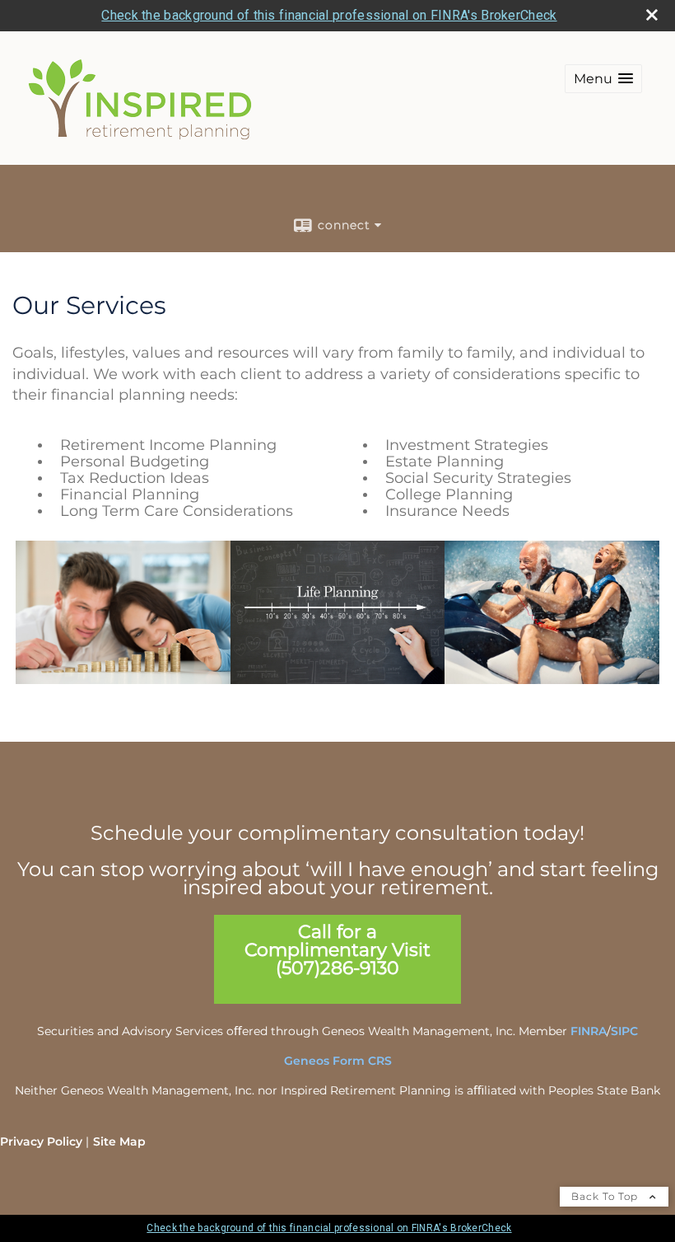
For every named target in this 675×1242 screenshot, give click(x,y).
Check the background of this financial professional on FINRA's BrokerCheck (328, 15)
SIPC (624, 1031)
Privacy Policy (41, 1141)
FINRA (588, 1031)
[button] (603, 78)
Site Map (119, 1141)
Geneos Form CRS (338, 1060)
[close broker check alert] (652, 14)
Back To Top (606, 1196)
